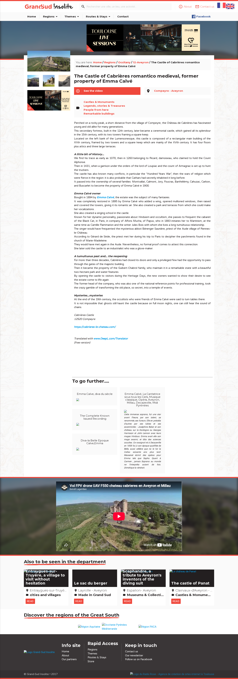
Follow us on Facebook (138, 659)
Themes (72, 16)
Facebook (203, 16)
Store (91, 661)
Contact (123, 16)
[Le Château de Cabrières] (48, 65)
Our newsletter (134, 655)
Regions (51, 16)
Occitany (124, 62)
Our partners (69, 659)
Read (30, 601)
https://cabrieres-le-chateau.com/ (95, 326)
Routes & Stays (99, 16)
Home (31, 16)
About (65, 655)
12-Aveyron (141, 62)
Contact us (131, 651)
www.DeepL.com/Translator (111, 338)
